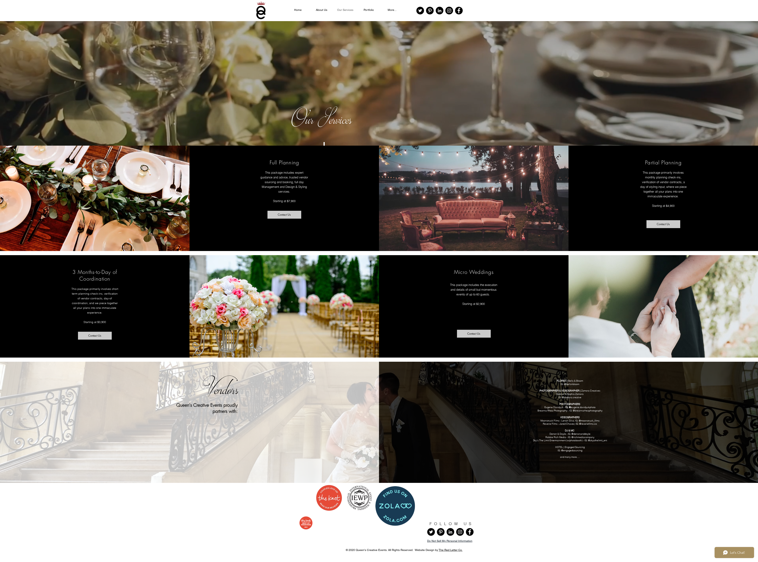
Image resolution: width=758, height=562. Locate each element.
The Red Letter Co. (450, 550)
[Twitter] (420, 10)
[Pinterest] (430, 10)
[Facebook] (459, 10)
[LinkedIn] (439, 10)
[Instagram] (449, 10)
